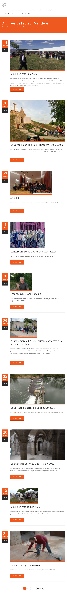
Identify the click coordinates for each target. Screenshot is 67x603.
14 (38, 588)
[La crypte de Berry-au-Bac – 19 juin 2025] (37, 444)
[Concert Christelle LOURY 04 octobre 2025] (37, 235)
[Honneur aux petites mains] (37, 546)
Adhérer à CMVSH (18, 10)
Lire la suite (17, 89)
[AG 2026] (37, 183)
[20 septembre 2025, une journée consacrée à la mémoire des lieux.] (37, 328)
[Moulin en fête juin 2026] (37, 55)
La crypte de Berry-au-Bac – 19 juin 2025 (32, 463)
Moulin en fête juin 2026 (23, 73)
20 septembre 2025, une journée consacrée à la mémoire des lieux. (36, 342)
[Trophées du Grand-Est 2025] (37, 282)
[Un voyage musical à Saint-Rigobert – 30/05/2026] (37, 121)
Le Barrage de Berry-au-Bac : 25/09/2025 (32, 407)
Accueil (7, 10)
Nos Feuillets (31, 10)
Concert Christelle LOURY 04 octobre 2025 (33, 251)
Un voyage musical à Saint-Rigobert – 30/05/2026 (36, 144)
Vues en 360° (9, 13)
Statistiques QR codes (23, 13)
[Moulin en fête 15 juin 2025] (37, 496)
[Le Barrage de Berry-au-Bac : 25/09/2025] (37, 389)
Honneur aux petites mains (25, 565)
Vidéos (40, 10)
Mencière (41, 23)
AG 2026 (14, 198)
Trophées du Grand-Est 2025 (25, 293)
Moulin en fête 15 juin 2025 (25, 506)
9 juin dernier (17, 412)
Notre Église (49, 10)
